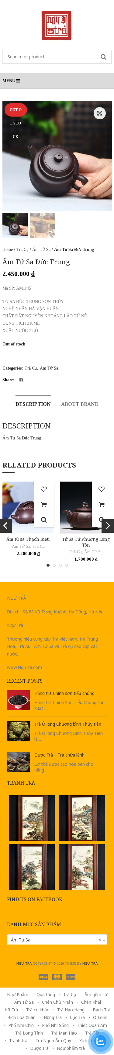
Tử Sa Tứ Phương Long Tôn (86, 541)
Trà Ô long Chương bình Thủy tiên (67, 724)
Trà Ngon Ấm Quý (53, 1040)
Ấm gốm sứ (96, 994)
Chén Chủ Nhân (57, 1002)
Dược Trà (39, 1048)
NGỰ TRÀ (90, 963)
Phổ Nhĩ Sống (55, 1025)
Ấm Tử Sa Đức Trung (21, 438)
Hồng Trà (53, 1017)
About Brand (79, 404)
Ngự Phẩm (17, 994)
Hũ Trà (11, 1010)
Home (7, 249)
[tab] (33, 403)
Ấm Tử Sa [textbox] (56, 940)
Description (33, 404)
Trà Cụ (22, 249)
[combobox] (57, 940)
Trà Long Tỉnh (29, 1033)
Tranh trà (18, 1040)
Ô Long (100, 1017)
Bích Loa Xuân (21, 1017)
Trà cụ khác (37, 1010)
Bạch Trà (101, 1010)
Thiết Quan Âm (92, 1025)
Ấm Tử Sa (41, 249)
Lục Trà (77, 1017)
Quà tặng (45, 994)
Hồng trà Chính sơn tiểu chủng (64, 693)
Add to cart (44, 504)
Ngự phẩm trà (71, 1048)
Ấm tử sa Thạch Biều (28, 539)
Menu (9, 80)
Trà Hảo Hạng (71, 1010)
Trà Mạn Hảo (64, 1033)
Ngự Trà (24, 963)
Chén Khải (91, 1002)
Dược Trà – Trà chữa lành (59, 755)
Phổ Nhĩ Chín (21, 1025)
